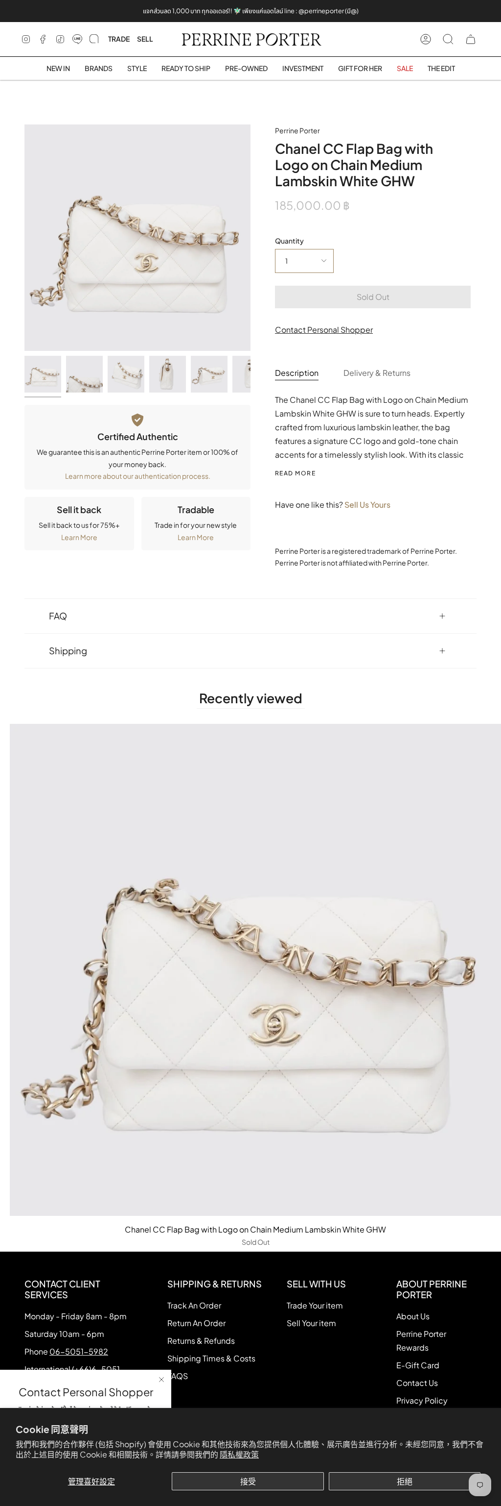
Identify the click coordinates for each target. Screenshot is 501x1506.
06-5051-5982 (78, 1351)
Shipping (68, 650)
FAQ (58, 615)
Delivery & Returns (376, 373)
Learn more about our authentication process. (137, 475)
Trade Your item (315, 1305)
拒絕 (404, 1481)
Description (297, 373)
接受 (248, 1481)
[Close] (161, 1379)
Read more (295, 473)
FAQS (177, 1376)
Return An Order (196, 1323)
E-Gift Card (417, 1365)
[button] (98, 68)
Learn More (79, 537)
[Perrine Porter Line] (77, 39)
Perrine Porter (297, 130)
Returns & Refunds (201, 1340)
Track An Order (194, 1305)
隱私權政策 (239, 1454)
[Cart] (470, 39)
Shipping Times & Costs (211, 1358)
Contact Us (417, 1383)
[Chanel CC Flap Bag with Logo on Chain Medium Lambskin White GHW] (42, 374)
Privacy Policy (422, 1400)
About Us (413, 1316)
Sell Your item (311, 1323)
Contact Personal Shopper (324, 329)
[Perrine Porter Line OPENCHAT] (94, 39)
